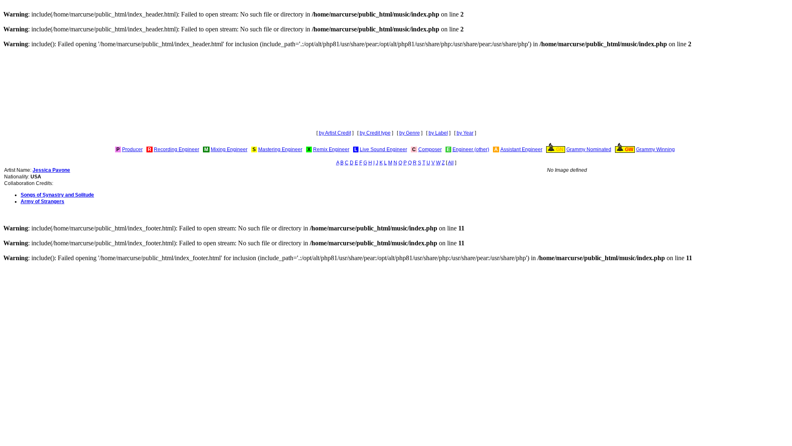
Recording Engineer (176, 149)
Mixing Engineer (229, 149)
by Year (465, 133)
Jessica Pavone (51, 170)
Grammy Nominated (588, 149)
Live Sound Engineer (383, 149)
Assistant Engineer (521, 149)
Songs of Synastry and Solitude (57, 195)
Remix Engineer (331, 149)
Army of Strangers (42, 201)
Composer (430, 149)
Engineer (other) (471, 149)
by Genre (409, 133)
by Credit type (375, 133)
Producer (132, 149)
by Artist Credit (335, 133)
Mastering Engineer (280, 149)
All (451, 163)
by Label (438, 133)
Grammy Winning (655, 149)
